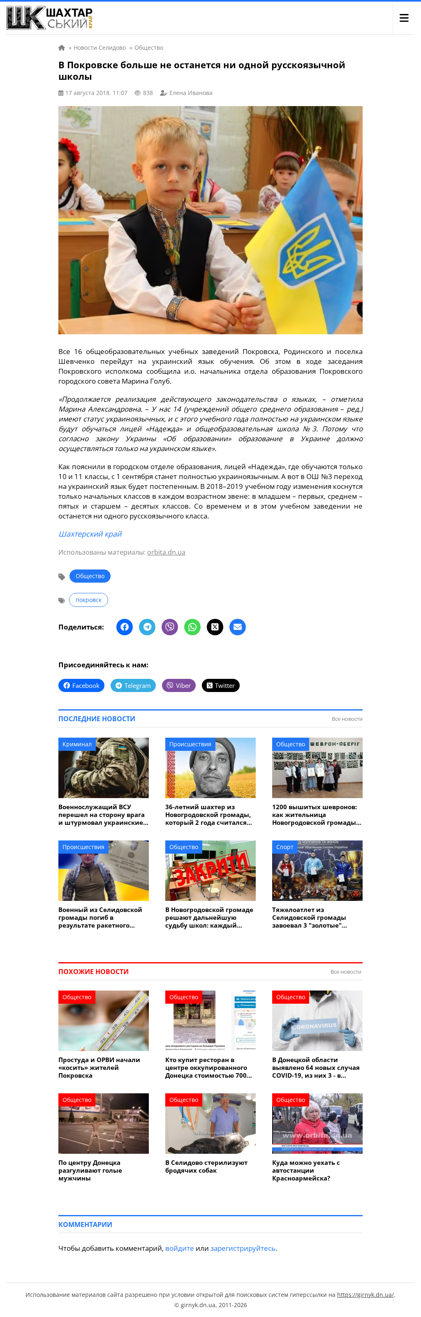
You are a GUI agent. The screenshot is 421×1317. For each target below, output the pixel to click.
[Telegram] (147, 627)
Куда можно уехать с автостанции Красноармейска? (306, 1170)
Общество (90, 576)
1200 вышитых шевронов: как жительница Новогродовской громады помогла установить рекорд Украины (314, 814)
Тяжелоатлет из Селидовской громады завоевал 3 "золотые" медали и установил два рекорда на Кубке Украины (316, 917)
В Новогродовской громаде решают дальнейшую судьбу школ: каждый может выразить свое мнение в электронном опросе (209, 917)
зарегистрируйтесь (242, 1248)
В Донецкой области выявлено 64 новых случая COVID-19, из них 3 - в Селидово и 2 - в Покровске (316, 1067)
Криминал (77, 744)
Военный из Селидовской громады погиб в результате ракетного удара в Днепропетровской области (102, 917)
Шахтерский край (89, 534)
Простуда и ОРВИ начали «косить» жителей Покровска (99, 1067)
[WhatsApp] (192, 627)
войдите (179, 1248)
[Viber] (170, 627)
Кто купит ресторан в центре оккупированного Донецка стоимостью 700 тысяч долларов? (206, 1067)
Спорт (285, 847)
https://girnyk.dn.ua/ (365, 1294)
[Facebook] (124, 627)
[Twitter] (215, 627)
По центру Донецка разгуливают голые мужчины (90, 1170)
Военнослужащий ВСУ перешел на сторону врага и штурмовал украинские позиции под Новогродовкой (101, 814)
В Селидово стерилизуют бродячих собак (206, 1166)
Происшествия (190, 744)
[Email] (237, 627)
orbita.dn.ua (166, 552)
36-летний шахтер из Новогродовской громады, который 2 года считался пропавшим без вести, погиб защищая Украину (208, 814)
